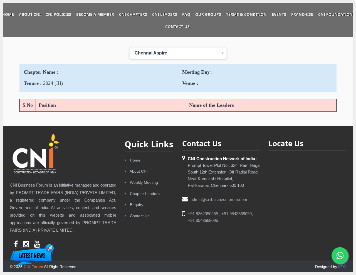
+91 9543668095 (203, 220)
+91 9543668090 (236, 213)
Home (8, 14)
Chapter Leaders (144, 193)
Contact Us (177, 26)
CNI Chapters (133, 14)
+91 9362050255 (203, 213)
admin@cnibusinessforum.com (219, 199)
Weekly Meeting (143, 182)
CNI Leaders (164, 14)
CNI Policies (58, 14)
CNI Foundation (335, 14)
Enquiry (136, 204)
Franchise (302, 14)
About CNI (30, 14)
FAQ (186, 14)
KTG (342, 266)
